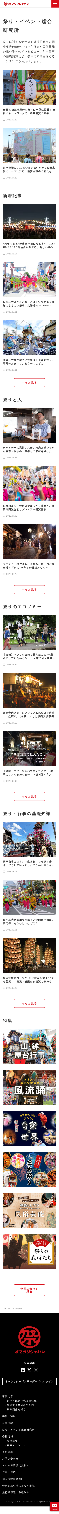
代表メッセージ (16, 1445)
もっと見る (29, 382)
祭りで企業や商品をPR (21, 1405)
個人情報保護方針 (13, 1479)
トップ (4, 1308)
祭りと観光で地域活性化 (22, 1400)
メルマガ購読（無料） (15, 1465)
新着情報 (7, 1423)
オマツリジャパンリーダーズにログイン (29, 1381)
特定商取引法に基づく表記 (18, 1485)
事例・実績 (9, 1416)
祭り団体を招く (16, 1409)
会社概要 (12, 1441)
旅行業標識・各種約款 (15, 1492)
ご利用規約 (9, 1472)
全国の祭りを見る (29, 1290)
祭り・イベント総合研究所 (15, 1308)
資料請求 (7, 1452)
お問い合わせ (10, 1458)
